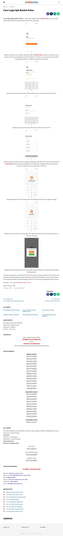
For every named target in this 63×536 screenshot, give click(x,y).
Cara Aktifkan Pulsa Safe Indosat (11, 310)
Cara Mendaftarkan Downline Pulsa (16, 497)
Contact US (6, 527)
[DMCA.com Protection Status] (7, 518)
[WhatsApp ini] (58, 13)
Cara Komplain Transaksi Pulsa (15, 509)
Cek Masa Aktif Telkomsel (52, 300)
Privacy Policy (25, 527)
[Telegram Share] (54, 13)
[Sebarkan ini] (47, 13)
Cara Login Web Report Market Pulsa (20, 282)
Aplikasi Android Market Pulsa (14, 492)
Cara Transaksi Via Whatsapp (14, 504)
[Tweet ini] (51, 13)
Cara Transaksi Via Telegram (14, 506)
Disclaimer (42, 527)
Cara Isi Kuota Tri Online (48, 310)
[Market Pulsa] (31, 2)
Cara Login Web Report (12, 499)
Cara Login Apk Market (19, 288)
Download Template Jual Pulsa (11, 314)
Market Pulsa (29, 275)
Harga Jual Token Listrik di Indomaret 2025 (29, 310)
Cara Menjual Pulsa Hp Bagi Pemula (13, 300)
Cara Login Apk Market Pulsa (14, 494)
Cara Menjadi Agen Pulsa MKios (30, 314)
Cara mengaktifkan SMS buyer (14, 502)
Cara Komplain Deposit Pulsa (14, 511)
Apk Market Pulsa (8, 288)
